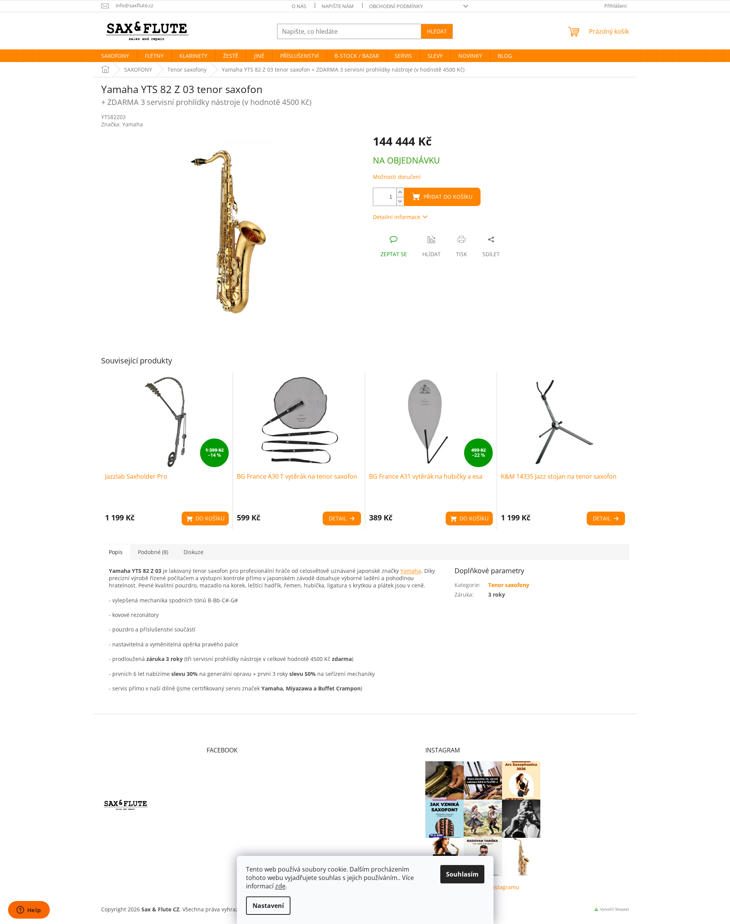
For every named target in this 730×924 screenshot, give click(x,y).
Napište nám (338, 6)
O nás (299, 6)
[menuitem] (115, 56)
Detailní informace (396, 217)
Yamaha (410, 570)
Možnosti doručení (397, 176)
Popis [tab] (116, 552)
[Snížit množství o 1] (400, 201)
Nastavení (268, 905)
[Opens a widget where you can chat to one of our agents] (29, 910)
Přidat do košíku (447, 196)
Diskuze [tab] (193, 552)
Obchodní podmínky (396, 6)
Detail (337, 518)
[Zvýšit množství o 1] (400, 192)
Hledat (437, 31)
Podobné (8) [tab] (153, 552)
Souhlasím (462, 874)
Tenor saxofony (508, 585)
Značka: (122, 124)
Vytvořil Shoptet (614, 909)
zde (280, 886)
